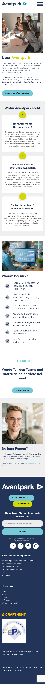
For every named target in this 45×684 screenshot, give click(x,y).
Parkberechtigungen (10, 566)
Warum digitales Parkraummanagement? (19, 561)
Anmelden (22, 531)
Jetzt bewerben (22, 390)
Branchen (6, 572)
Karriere (5, 594)
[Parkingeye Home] (14, 4)
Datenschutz (24, 668)
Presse (4, 597)
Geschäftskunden (20, 498)
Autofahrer (21, 504)
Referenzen (6, 600)
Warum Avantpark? (10, 603)
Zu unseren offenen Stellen (17, 93)
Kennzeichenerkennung (12, 563)
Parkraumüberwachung (12, 569)
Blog (4, 591)
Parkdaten (6, 575)
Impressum (8, 668)
